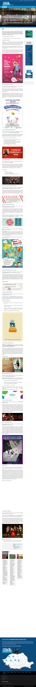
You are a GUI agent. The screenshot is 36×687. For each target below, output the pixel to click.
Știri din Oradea (28, 61)
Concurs (27, 48)
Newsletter (27, 54)
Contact (25, 0)
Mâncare (27, 53)
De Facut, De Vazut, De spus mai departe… (29, 51)
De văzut (15, 672)
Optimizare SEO (4, 675)
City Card (29, 672)
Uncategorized (28, 63)
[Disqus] (12, 601)
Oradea (12, 4)
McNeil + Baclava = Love (19, 557)
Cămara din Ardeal (28, 45)
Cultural (27, 49)
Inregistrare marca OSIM (5, 678)
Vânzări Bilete (28, 64)
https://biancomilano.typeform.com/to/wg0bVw (11, 389)
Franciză (32, 0)
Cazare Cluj (3, 679)
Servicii (26, 672)
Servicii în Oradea (28, 60)
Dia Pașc (6, 28)
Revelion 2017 (28, 57)
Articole (4, 673)
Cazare (8, 672)
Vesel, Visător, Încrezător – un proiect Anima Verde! (12, 556)
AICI (20, 167)
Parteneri (28, 0)
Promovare (21, 0)
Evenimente (17, 544)
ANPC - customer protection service (7, 683)
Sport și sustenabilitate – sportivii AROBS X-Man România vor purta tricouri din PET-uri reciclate (5, 555)
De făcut (19, 672)
